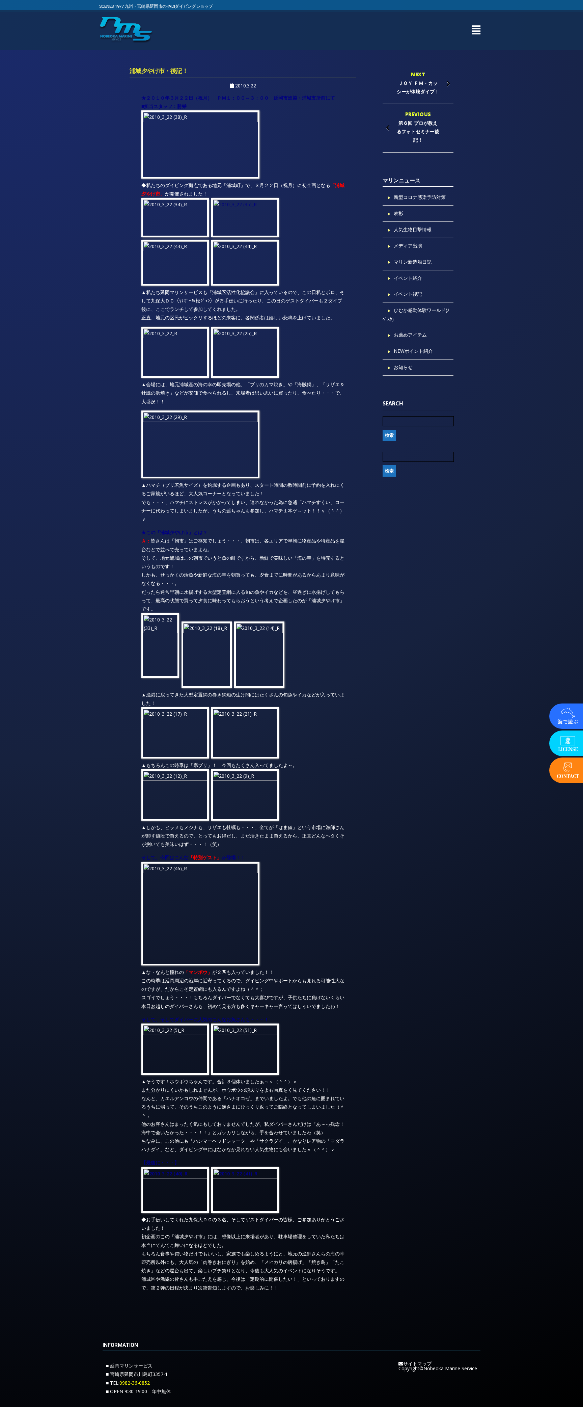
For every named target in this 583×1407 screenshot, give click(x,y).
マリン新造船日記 (413, 262)
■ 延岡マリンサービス (129, 1365)
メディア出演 (408, 245)
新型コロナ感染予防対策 (420, 197)
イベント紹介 (408, 278)
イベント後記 (408, 294)
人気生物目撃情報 (413, 229)
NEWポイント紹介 (413, 351)
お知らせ (403, 367)
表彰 (398, 213)
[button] (476, 29)
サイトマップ (417, 1363)
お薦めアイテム (410, 334)
